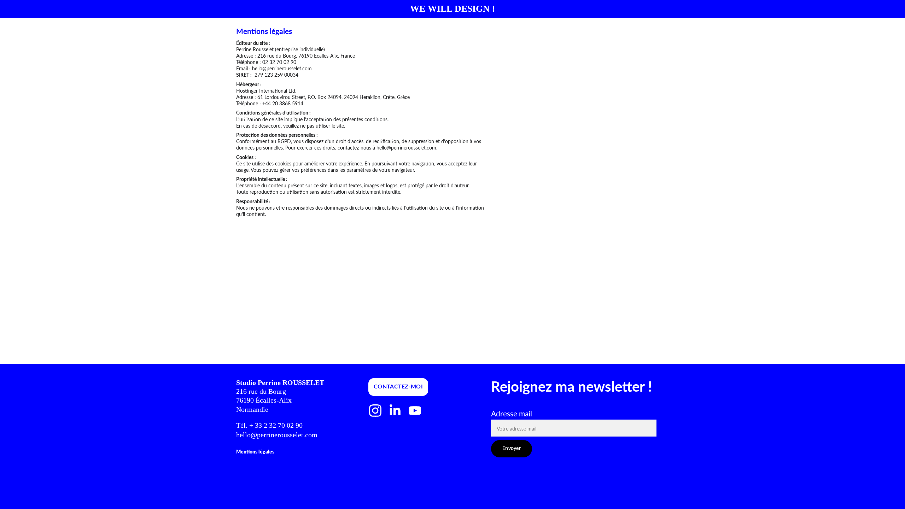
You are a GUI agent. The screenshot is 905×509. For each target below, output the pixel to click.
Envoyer (511, 448)
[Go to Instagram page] (375, 410)
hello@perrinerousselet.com (282, 68)
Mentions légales (255, 452)
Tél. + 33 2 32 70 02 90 (270, 425)
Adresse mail (511, 414)
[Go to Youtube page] (415, 410)
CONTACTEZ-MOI (398, 387)
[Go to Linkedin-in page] (395, 410)
